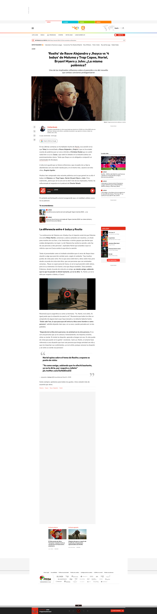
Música (42, 35)
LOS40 (48, 22)
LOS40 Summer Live (80, 35)
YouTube (75, 555)
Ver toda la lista (112, 260)
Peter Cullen (96, 45)
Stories (88, 555)
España (116, 28)
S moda (89, 581)
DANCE (82, 22)
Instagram (68, 555)
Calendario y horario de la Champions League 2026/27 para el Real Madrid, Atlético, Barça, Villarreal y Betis (112, 184)
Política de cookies (74, 572)
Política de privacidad (64, 572)
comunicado (43, 160)
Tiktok (72, 555)
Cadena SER (91, 577)
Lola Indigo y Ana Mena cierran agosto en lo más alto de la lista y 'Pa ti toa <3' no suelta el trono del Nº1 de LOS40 (113, 194)
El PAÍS (60, 577)
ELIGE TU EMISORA (116, 610)
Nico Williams (87, 45)
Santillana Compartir (84, 577)
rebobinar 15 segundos (73, 611)
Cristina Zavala (52, 127)
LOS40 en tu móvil (98, 572)
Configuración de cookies (86, 572)
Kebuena (106, 579)
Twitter (34, 131)
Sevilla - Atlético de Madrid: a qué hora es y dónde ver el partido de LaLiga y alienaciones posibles (113, 175)
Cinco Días (82, 579)
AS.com (96, 577)
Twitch (85, 555)
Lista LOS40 (35, 35)
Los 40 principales (68, 577)
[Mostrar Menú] (33, 28)
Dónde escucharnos (108, 572)
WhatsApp (34, 135)
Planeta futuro (100, 579)
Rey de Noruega (105, 45)
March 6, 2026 (66, 377)
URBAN (98, 22)
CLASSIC (65, 22)
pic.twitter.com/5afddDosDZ (57, 370)
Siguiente (88, 611)
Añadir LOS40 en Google (49, 141)
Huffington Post (62, 579)
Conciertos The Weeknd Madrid (72, 45)
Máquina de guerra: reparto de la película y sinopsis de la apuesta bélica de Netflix (77, 542)
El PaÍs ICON (82, 581)
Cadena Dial (88, 579)
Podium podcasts (75, 581)
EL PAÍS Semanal (94, 579)
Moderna (67, 581)
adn (101, 577)
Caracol (107, 577)
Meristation (104, 581)
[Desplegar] (78, 605)
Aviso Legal (46, 572)
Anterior (69, 611)
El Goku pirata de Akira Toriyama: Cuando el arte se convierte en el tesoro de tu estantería (56, 543)
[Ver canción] (105, 233)
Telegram (34, 139)
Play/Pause (67, 294)
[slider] (78, 607)
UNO (71, 579)
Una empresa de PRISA (45, 578)
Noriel (60, 388)
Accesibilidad (54, 572)
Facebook (34, 127)
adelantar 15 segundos (84, 611)
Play (78, 611)
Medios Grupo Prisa (45, 582)
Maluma (41, 388)
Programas (52, 35)
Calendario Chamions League (53, 45)
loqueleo (96, 581)
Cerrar (124, 40)
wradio (76, 579)
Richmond (59, 581)
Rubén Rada (115, 45)
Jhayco (46, 388)
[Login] (123, 28)
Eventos (60, 35)
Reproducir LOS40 (92, 190)
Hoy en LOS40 (69, 35)
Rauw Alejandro (54, 388)
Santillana (75, 577)
